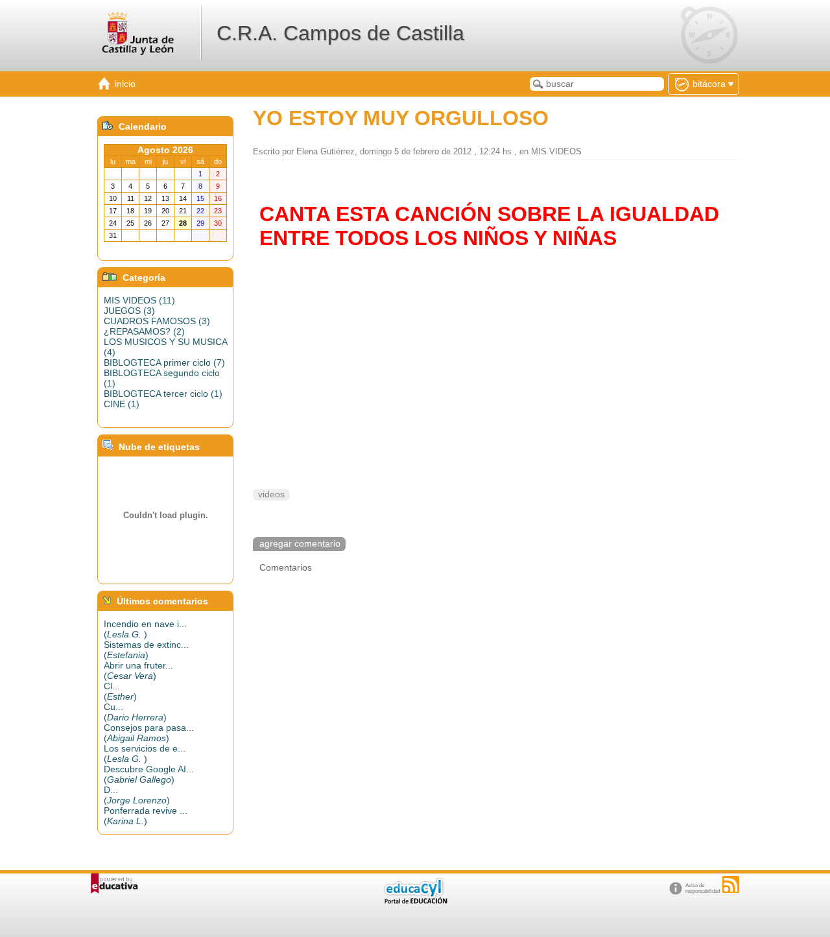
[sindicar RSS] (730, 884)
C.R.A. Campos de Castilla (340, 33)
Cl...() (120, 691)
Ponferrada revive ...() (145, 815)
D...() (137, 795)
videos (271, 494)
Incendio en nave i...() (145, 629)
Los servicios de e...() (144, 753)
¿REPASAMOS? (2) (144, 331)
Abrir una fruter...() (138, 670)
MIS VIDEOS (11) (139, 300)
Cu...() (135, 712)
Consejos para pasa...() (149, 732)
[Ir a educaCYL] (415, 901)
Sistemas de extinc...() (146, 649)
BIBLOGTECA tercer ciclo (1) (163, 393)
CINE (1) (121, 404)
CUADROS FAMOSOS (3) (157, 321)
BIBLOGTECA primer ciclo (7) (164, 362)
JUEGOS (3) (129, 310)
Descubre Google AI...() (149, 774)
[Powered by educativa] (114, 883)
